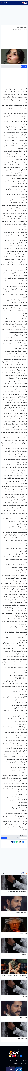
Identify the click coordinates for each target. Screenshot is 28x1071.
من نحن (25, 1060)
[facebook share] (23, 842)
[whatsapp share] (17, 842)
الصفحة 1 (23, 837)
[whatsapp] (12, 842)
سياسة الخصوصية (18, 1060)
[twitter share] (20, 842)
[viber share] (14, 842)
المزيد (3, 873)
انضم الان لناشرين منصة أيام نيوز (20, 1063)
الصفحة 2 (24, 66)
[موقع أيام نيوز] (23, 2)
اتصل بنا (11, 1060)
